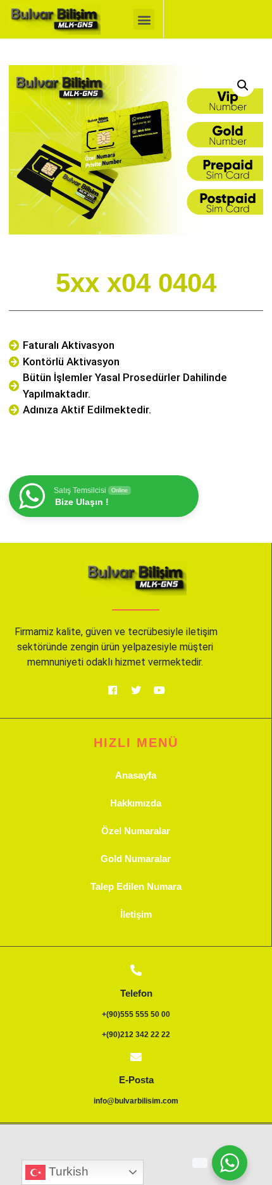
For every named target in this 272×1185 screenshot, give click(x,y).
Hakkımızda (135, 803)
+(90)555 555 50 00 (136, 1014)
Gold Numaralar (136, 858)
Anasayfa (135, 775)
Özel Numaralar (135, 830)
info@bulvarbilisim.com (136, 1101)
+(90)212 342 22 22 (136, 1034)
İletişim (136, 914)
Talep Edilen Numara (136, 886)
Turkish (67, 1171)
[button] (143, 19)
